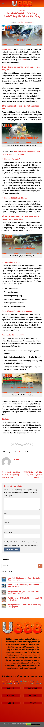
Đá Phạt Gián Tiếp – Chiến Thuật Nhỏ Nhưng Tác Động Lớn (24, 606)
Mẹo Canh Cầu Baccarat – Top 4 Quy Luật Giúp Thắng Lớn (24, 579)
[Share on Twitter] (20, 444)
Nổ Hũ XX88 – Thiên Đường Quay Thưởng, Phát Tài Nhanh (23, 586)
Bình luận (8, 496)
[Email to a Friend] (24, 444)
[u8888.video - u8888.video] (22, 3)
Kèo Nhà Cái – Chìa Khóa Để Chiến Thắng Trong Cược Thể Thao (11, 474)
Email (6, 523)
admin (32, 22)
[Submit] (40, 566)
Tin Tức (22, 10)
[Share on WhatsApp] (12, 444)
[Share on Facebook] (16, 444)
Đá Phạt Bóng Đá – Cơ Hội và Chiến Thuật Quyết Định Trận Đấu (23, 592)
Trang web (8, 532)
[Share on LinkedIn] (31, 444)
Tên (6, 513)
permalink (37, 452)
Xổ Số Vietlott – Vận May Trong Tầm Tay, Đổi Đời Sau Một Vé (33, 474)
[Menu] (3, 3)
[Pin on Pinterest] (27, 444)
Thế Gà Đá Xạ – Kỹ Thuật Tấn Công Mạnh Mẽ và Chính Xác (25, 599)
